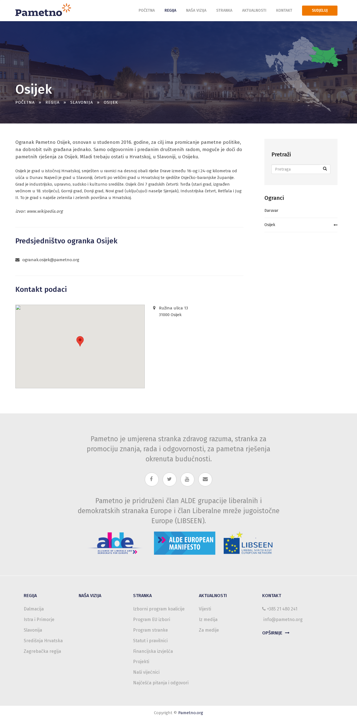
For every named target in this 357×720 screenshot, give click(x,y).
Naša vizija (196, 10)
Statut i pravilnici (150, 640)
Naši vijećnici (146, 672)
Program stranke (150, 630)
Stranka (224, 10)
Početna (147, 10)
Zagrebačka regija (42, 651)
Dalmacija (34, 609)
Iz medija (208, 619)
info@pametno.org (283, 619)
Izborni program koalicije (159, 609)
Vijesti (205, 609)
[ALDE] (115, 541)
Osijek (269, 224)
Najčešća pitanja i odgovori (161, 682)
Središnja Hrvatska (43, 640)
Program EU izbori (151, 619)
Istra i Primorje (39, 619)
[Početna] (45, 9)
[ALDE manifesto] (184, 541)
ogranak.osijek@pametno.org (50, 259)
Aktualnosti (254, 10)
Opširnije (272, 633)
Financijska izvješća (153, 651)
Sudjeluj (320, 10)
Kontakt (284, 10)
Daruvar (271, 210)
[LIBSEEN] (248, 541)
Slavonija (81, 102)
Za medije (209, 630)
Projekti (141, 661)
